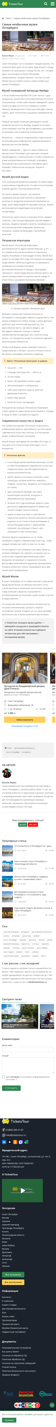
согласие (15, 1077)
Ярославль (7, 1252)
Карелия (6, 1221)
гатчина (35, 944)
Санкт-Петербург (10, 1214)
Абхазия (6, 1266)
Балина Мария (8, 56)
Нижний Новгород (10, 1224)
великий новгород (11, 944)
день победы (42, 948)
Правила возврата (10, 1374)
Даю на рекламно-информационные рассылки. (28, 1078)
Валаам (5, 1248)
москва (42, 940)
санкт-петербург (13, 752)
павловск (45, 944)
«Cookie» (28, 1414)
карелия (22, 940)
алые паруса (9, 952)
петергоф (15, 936)
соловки (35, 952)
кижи (27, 952)
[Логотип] (12, 4)
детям (49, 940)
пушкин (7, 948)
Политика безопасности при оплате (19, 1371)
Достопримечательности (14, 1308)
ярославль (25, 956)
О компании (7, 1301)
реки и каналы (28, 948)
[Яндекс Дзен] (10, 1142)
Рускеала (6, 1238)
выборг (36, 936)
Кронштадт (7, 1259)
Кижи (4, 1242)
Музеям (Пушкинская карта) (15, 1328)
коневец (16, 948)
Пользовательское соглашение (16, 1347)
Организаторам (9, 1320)
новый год (25, 944)
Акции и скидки (9, 1304)
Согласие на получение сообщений (18, 1363)
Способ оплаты (9, 1367)
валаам (19, 952)
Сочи (4, 1262)
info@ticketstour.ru (37, 982)
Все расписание (13, 1282)
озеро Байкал (8, 1245)
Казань (5, 1231)
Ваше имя (7, 1045)
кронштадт (26, 936)
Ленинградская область (13, 1235)
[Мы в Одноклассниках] (15, 1142)
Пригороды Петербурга (13, 1228)
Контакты (6, 1297)
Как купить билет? (10, 1351)
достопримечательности (24, 748)
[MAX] (21, 1142)
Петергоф (6, 1255)
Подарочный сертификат (14, 1332)
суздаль (35, 956)
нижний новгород (11, 932)
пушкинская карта (11, 956)
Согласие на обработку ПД (14, 1355)
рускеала (32, 940)
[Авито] (26, 1142)
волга (43, 956)
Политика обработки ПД (13, 1359)
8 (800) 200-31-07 (14, 1129)
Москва (5, 1217)
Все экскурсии (13, 1274)
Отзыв (5, 1055)
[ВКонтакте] (4, 1142)
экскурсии (26, 752)
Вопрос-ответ (8, 1316)
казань (6, 936)
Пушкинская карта (10, 1324)
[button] (52, 4)
